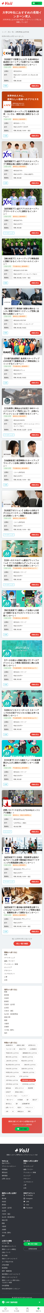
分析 (7, 1111)
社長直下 (8, 1092)
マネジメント (29, 1107)
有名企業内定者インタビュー (11, 1289)
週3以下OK (22, 1049)
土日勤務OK (33, 1049)
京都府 (6, 1027)
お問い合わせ (6, 1179)
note (27, 1205)
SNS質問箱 (5, 1285)
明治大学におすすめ (27, 1061)
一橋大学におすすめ (27, 1057)
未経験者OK (9, 1045)
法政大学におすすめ (27, 1068)
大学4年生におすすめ (28, 1084)
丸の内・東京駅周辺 (11, 1014)
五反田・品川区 (9, 1004)
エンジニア (8, 967)
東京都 (6, 995)
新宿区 (6, 1001)
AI (12, 1111)
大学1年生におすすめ (12, 1080)
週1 (28, 1100)
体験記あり (20, 1111)
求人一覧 (11, 32)
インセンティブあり (11, 1096)
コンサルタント (9, 973)
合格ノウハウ (6, 1252)
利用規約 (5, 1169)
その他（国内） (9, 1030)
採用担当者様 (33, 1249)
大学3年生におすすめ (12, 1084)
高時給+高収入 (19, 1092)
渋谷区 (6, 998)
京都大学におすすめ (28, 1072)
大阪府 (6, 1023)
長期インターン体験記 (9, 1249)
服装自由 (8, 1088)
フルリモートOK (10, 1049)
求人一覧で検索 (22, 944)
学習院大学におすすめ (12, 1072)
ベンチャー (24, 1096)
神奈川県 (7, 1017)
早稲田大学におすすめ (12, 1053)
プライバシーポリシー (9, 1166)
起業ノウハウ (9, 1107)
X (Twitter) (29, 1195)
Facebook (29, 1208)
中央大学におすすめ (11, 1068)
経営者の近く (32, 1045)
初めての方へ (6, 1163)
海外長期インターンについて (11, 1274)
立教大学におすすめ (30, 1065)
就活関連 (5, 1268)
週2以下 (35, 1100)
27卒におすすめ (23, 1076)
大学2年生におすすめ (28, 1080)
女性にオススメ (19, 1088)
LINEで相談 (23, 1129)
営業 (5, 955)
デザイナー (8, 970)
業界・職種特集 (7, 1271)
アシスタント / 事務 (11, 964)
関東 (5, 992)
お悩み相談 (5, 1265)
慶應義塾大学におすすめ (30, 1053)
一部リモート (9, 1100)
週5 (17, 1104)
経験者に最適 (20, 1045)
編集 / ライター (9, 961)
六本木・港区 (8, 1011)
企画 (5, 980)
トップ (4, 32)
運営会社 (5, 1172)
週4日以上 (9, 1104)
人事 (5, 977)
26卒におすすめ (10, 1076)
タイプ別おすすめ (7, 1262)
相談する (38, 3)
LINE (27, 1201)
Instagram (29, 1198)
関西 (5, 1020)
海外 (5, 1033)
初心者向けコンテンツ (9, 1246)
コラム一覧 (5, 1243)
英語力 (19, 1107)
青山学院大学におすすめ (13, 1065)
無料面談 (5, 1175)
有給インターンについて (9, 1258)
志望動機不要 (26, 1104)
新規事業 (30, 1088)
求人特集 (5, 1255)
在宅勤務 (20, 1100)
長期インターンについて (9, 1277)
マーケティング (9, 958)
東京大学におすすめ (11, 1057)
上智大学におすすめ (11, 1061)
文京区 (6, 1008)
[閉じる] (39, 1302)
